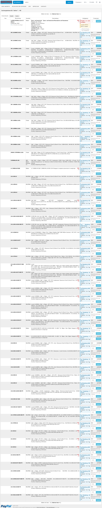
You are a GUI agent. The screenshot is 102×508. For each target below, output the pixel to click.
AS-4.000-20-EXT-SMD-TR (16, 463)
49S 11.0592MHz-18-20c (16, 48)
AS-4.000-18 (13, 431)
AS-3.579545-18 (14, 423)
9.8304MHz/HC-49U (15, 160)
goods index (15, 505)
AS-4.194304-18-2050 (15, 471)
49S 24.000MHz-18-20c (16, 80)
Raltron (27, 20)
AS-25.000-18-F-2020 (15, 399)
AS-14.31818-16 (14, 248)
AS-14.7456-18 (14, 256)
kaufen (98, 21)
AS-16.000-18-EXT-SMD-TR (17, 272)
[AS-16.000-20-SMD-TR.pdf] (78, 329)
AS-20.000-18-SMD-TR (16, 351)
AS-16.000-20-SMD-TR (16, 328)
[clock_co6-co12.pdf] (78, 21)
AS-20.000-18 (14, 343)
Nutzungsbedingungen (51, 507)
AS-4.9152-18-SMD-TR (16, 486)
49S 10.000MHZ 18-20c (16, 32)
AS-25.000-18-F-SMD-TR (16, 407)
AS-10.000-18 (14, 176)
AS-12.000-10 (14, 208)
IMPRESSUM (36, 6)
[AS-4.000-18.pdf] (78, 431)
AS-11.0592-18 (14, 184)
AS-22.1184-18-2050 (15, 367)
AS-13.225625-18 (14, 232)
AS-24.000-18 (14, 375)
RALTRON (28, 176)
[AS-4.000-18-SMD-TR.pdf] (78, 455)
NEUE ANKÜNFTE (6, 6)
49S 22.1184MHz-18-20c (16, 64)
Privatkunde (78, 2)
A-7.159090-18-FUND (15, 168)
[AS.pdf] (78, 423)
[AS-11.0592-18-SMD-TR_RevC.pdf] (78, 201)
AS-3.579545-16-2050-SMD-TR (17, 415)
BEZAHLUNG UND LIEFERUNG (19, 6)
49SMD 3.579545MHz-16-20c (17, 152)
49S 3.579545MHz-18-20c (16, 88)
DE (85, 2)
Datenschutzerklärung (41, 507)
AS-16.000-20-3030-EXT (16, 304)
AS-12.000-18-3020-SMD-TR (17, 216)
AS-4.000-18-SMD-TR (15, 454)
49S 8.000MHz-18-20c (15, 136)
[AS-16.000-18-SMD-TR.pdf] (78, 281)
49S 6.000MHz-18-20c (15, 120)
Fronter (27, 32)
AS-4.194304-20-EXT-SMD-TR (17, 478)
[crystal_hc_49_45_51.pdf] (78, 169)
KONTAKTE (43, 6)
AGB (29, 6)
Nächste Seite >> (56, 14)
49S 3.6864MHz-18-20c (16, 104)
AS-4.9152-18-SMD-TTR (16, 494)
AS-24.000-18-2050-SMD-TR (17, 391)
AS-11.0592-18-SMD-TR (16, 200)
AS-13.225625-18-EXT (15, 240)
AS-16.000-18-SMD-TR (16, 280)
